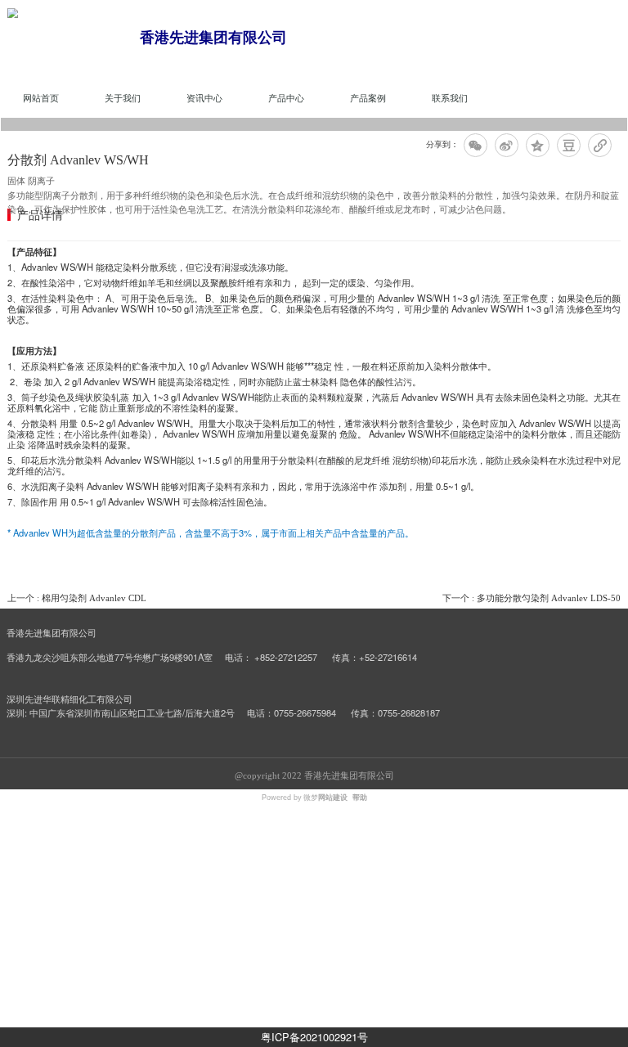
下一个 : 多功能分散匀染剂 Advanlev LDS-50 (531, 598)
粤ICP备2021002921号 (314, 1037)
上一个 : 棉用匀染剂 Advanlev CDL (76, 598)
